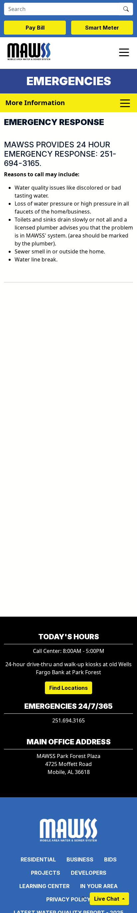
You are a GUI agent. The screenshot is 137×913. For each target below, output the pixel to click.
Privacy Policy (68, 899)
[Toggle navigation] (124, 52)
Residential (38, 859)
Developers (88, 872)
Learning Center (44, 886)
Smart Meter (102, 27)
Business (80, 859)
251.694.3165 (68, 720)
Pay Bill (35, 27)
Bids (110, 859)
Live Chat (107, 898)
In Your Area (99, 886)
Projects (45, 872)
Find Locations (68, 688)
